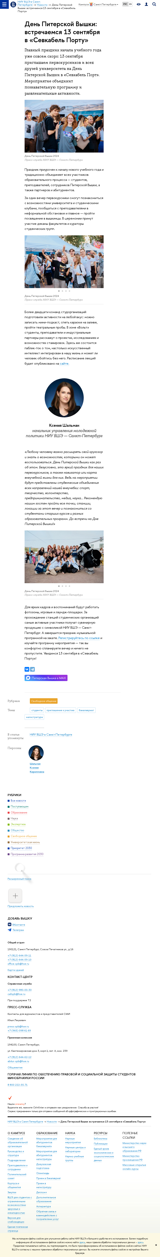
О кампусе (16, 1133)
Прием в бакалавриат (48, 1178)
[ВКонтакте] (27, 669)
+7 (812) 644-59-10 (19, 959)
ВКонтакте (18, 924)
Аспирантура (43, 1206)
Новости (52, 1121)
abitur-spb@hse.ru (18, 1061)
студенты (37, 710)
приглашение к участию (61, 710)
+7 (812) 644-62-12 (19, 1057)
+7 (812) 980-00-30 (20, 990)
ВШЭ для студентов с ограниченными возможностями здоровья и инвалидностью (20, 1205)
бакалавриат (86, 710)
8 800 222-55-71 (18, 1084)
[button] (28, 262)
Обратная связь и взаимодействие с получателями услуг (47, 1215)
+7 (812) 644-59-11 (19, 955)
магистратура (34, 717)
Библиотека (100, 1138)
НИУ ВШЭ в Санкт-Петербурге (51, 734)
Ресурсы (100, 1133)
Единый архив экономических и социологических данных (104, 1154)
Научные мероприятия (73, 1140)
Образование (47, 1133)
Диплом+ (41, 1192)
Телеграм (18, 930)
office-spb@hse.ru (18, 963)
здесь (82, 1242)
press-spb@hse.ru (18, 1026)
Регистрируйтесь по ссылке (79, 638)
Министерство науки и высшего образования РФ (134, 1147)
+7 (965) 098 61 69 (19, 1030)
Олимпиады (42, 1173)
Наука (70, 1133)
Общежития (15, 1067)
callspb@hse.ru (16, 994)
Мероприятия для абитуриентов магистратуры (46, 1155)
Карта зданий (16, 970)
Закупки (12, 1192)
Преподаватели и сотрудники (18, 1167)
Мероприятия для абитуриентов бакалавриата (46, 1142)
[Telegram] (32, 669)
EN (130, 4)
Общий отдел (16, 942)
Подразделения (17, 1160)
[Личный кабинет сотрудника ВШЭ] (146, 4)
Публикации (101, 1143)
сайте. (64, 363)
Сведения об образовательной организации (18, 1142)
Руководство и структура (16, 1153)
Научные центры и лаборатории (75, 1149)
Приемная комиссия (20, 1037)
